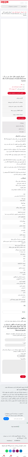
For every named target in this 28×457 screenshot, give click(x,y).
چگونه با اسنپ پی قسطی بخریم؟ (15, 93)
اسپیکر (22, 12)
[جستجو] (2, 6)
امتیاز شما (23, 353)
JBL (21, 84)
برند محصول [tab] (21, 128)
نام (25, 337)
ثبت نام (6, 418)
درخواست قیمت (21, 118)
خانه (26, 12)
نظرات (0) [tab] (21, 131)
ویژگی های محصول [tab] (20, 125)
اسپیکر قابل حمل (16, 12)
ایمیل (24, 342)
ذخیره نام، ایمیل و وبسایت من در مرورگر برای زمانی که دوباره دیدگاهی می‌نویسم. (14, 350)
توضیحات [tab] (22, 123)
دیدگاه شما (23, 358)
